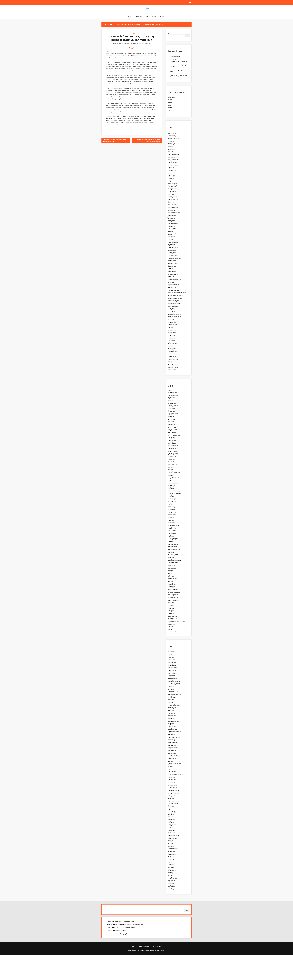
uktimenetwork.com (172, 392)
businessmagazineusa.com (174, 279)
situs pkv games (171, 97)
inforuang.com (171, 764)
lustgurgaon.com (172, 172)
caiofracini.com (171, 225)
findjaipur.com (171, 416)
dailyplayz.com (171, 335)
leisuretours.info (171, 218)
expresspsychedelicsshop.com (175, 531)
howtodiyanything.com (173, 554)
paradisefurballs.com (173, 193)
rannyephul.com (171, 782)
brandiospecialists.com (173, 712)
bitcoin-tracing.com (172, 618)
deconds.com (171, 627)
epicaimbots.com (172, 528)
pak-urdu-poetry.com (173, 229)
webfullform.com (171, 676)
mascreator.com (171, 563)
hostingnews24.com (172, 551)
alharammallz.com (172, 506)
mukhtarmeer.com (172, 567)
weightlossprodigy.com (173, 181)
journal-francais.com (172, 796)
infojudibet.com (171, 149)
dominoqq (170, 110)
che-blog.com (171, 160)
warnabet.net (171, 867)
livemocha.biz (171, 859)
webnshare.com (171, 210)
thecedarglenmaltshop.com (174, 132)
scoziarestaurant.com (173, 600)
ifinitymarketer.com (172, 341)
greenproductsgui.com (173, 197)
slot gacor (170, 99)
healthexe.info (171, 816)
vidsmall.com (171, 282)
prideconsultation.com (173, 165)
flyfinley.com (170, 164)
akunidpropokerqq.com (173, 470)
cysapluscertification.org (173, 848)
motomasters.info (172, 271)
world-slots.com (171, 157)
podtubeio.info (171, 840)
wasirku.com (171, 806)
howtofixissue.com (172, 673)
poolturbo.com (171, 809)
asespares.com (171, 509)
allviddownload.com (172, 678)
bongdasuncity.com (172, 188)
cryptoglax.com (171, 437)
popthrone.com (171, 156)
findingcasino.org (172, 250)
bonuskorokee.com (172, 327)
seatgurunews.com (172, 464)
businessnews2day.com (173, 284)
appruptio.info (171, 889)
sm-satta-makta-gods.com (174, 591)
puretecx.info (171, 817)
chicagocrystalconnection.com (175, 885)
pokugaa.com (171, 361)
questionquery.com (172, 788)
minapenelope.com (172, 434)
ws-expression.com (172, 578)
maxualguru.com (172, 186)
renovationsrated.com (173, 599)
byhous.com (170, 875)
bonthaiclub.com (171, 450)
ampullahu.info (171, 825)
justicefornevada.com (173, 217)
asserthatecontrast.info (173, 829)
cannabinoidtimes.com (173, 196)
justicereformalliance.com (174, 435)
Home (130, 16)
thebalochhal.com (172, 400)
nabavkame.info (171, 880)
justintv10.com (171, 798)
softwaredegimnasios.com (174, 592)
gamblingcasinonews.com (174, 681)
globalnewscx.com (172, 236)
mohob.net (170, 180)
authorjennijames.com (173, 483)
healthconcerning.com (173, 199)
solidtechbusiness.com (173, 289)
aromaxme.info (171, 827)
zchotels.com (171, 579)
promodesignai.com (172, 605)
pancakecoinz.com (172, 162)
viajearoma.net (171, 485)
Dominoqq (139, 16)
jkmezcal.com (171, 313)
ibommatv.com (171, 659)
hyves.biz (170, 862)
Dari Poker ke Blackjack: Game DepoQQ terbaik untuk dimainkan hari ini (114, 140)
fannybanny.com (171, 340)
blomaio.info (170, 837)
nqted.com (170, 570)
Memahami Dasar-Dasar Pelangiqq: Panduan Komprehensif (123, 934)
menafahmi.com (171, 565)
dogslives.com (171, 237)
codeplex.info (171, 467)
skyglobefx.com (171, 261)
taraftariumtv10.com (172, 787)
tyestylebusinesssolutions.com (175, 316)
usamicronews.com (172, 351)
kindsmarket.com (172, 766)
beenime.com (171, 305)
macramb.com (171, 769)
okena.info (170, 469)
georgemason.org (172, 133)
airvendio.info (171, 814)
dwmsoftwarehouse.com (173, 525)
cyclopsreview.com (172, 519)
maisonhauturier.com (173, 562)
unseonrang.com (172, 228)
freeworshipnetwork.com (173, 499)
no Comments (146, 43)
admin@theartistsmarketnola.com (122, 43)
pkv (168, 104)
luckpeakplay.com (172, 349)
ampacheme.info (172, 824)
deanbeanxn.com (172, 152)
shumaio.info (171, 845)
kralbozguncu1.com (172, 559)
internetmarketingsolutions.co (175, 233)
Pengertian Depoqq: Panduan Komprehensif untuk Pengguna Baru (125, 924)
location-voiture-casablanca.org (175, 295)
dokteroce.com (171, 795)
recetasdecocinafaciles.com (174, 493)
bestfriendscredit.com (173, 474)
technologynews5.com (173, 583)
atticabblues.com (172, 512)
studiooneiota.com (172, 249)
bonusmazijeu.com (172, 324)
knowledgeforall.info (172, 744)
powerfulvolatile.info (172, 841)
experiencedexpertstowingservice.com (177, 292)
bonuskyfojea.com (172, 325)
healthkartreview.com (173, 546)
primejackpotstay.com (173, 359)
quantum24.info (171, 276)
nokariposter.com (172, 726)
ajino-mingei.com (172, 442)
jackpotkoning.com (172, 343)
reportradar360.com (172, 784)
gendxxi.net (170, 269)
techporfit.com (171, 660)
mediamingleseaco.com (173, 801)
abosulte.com (171, 610)
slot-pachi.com (171, 189)
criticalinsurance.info (172, 724)
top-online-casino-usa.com (174, 705)
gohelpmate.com (172, 736)
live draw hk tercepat (173, 100)
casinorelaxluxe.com (172, 330)
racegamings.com (172, 358)
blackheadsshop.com (173, 293)
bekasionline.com (172, 662)
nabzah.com (171, 716)
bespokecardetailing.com (174, 472)
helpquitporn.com (172, 547)
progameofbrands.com (173, 684)
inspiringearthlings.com (173, 555)
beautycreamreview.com (173, 515)
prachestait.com (171, 811)
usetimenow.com (172, 732)
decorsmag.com (171, 680)
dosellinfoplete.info (172, 838)
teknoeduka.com (172, 584)
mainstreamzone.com (173, 207)
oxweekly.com (171, 772)
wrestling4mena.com (173, 742)
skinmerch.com (171, 426)
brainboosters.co (172, 406)
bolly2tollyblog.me (172, 870)
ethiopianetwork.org (172, 213)
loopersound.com (172, 432)
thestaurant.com (171, 319)
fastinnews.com (171, 338)
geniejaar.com (171, 173)
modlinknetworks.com (173, 345)
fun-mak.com (171, 308)
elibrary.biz (170, 475)
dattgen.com (171, 520)
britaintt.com (171, 626)
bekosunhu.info (171, 833)
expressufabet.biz (172, 668)
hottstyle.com (171, 552)
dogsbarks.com (171, 523)
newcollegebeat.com (172, 422)
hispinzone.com (171, 702)
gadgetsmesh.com (172, 215)
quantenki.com (171, 277)
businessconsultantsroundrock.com (176, 621)
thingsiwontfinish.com (173, 370)
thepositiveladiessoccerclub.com (175, 491)
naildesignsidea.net (172, 495)
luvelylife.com (171, 768)
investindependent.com (173, 557)
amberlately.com (171, 408)
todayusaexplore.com (173, 395)
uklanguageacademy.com (174, 136)
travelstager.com (172, 779)
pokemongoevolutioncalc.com (175, 354)
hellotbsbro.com (171, 220)
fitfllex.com (170, 761)
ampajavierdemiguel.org (173, 405)
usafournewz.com (172, 398)
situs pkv (170, 105)
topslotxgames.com (172, 696)
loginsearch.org (171, 851)
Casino (154, 16)
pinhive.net (170, 865)
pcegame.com (171, 575)
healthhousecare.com (173, 544)
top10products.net (172, 141)
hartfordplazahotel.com (173, 877)
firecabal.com (171, 536)
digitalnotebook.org (172, 185)
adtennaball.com (172, 715)
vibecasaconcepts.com (173, 274)
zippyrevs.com (171, 689)
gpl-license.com (171, 541)
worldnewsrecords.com (173, 285)
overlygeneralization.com (174, 212)
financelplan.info (171, 146)
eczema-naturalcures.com (174, 477)
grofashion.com (171, 353)
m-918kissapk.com (172, 878)
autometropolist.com (172, 514)
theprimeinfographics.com (174, 301)
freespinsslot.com (172, 191)
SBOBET (162, 16)
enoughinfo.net (171, 864)
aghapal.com (171, 480)
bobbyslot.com (171, 175)
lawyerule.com (171, 800)
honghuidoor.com (172, 707)
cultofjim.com (171, 418)
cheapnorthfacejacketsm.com (175, 445)
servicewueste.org (172, 688)
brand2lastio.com (172, 745)
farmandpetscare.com (173, 221)
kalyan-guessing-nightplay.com (175, 728)
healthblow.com (171, 734)
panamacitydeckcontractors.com (175, 774)
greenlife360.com (172, 665)
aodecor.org (170, 853)
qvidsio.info (170, 843)
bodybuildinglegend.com (173, 790)
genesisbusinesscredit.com (174, 763)
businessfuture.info (172, 148)
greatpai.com (171, 496)
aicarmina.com (171, 411)
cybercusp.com (171, 624)
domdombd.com (171, 333)
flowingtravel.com (172, 708)
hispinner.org (171, 723)
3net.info (170, 466)
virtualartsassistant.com (173, 300)
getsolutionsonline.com (173, 721)
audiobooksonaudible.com (174, 615)
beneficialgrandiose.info (173, 835)
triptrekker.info (171, 268)
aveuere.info (171, 194)
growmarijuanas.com (173, 209)
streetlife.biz (170, 861)
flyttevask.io (170, 873)
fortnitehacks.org (172, 849)
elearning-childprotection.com (175, 740)
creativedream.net (172, 750)
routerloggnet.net (172, 697)
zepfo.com (170, 581)
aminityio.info (171, 821)
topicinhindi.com (171, 135)
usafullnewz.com (172, 390)
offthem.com (171, 657)
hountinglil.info (171, 167)
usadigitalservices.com (173, 747)
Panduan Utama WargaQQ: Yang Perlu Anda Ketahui (121, 927)
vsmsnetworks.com (172, 656)
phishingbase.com (172, 356)
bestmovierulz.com (172, 429)
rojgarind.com (171, 201)
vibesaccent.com (172, 403)
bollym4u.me (171, 869)
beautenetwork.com (172, 616)
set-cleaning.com (172, 603)
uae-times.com (171, 651)
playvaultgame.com (172, 362)
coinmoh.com (171, 517)
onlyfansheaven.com (173, 755)
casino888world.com (172, 309)
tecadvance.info (171, 819)
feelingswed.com (172, 535)
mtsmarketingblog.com (173, 803)
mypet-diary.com (172, 771)
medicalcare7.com (172, 713)
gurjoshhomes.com (172, 446)
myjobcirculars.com (172, 692)
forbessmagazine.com (173, 538)
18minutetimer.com (172, 204)
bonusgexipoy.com (172, 329)
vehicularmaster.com (173, 402)
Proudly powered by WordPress (137, 950)
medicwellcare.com (172, 281)
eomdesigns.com (172, 266)
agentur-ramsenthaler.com (174, 265)
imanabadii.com (171, 886)
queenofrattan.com (172, 241)
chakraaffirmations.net (173, 168)
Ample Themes (160, 950)
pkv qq (169, 112)
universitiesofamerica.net (174, 683)
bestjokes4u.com (172, 170)
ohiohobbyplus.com (172, 438)
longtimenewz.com (172, 346)
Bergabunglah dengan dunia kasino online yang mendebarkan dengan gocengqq (148, 140)
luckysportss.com (172, 348)
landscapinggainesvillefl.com (174, 560)
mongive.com (171, 718)
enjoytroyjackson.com (173, 527)
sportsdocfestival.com (173, 367)
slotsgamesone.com (172, 700)
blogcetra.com (171, 231)
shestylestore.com (172, 369)
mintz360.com (171, 178)
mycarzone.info (171, 273)
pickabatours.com (172, 143)
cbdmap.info (171, 151)
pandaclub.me (171, 872)
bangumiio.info (171, 832)
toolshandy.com (171, 777)
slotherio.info (171, 846)
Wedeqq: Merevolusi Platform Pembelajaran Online (120, 921)
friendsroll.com (171, 459)
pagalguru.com (171, 573)
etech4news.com (172, 530)
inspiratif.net (170, 654)
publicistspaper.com (172, 607)
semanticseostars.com (173, 205)
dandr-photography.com (173, 793)
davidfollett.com (171, 421)
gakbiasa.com (171, 881)
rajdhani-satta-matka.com (174, 737)
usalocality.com (171, 397)
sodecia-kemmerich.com (173, 306)
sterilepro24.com (172, 287)
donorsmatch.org (172, 854)
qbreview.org (171, 686)
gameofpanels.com (172, 729)
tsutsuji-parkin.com (172, 486)
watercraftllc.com (172, 501)
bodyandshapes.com (173, 619)
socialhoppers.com (172, 748)
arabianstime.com (172, 511)
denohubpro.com (172, 244)
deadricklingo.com (172, 260)
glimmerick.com (171, 419)
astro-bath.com (171, 478)
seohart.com (171, 602)
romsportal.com (171, 366)
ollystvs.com (170, 234)
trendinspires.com (172, 780)
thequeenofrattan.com (173, 242)
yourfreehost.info (172, 443)
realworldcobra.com (172, 252)
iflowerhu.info (171, 883)
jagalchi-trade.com (172, 430)
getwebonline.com (172, 753)
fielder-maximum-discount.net (175, 760)
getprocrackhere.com (173, 337)
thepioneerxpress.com (173, 672)
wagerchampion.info (172, 257)
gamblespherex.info (172, 263)
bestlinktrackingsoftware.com (175, 321)
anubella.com (171, 613)
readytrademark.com (173, 597)
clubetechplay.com (172, 332)
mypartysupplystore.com (173, 413)
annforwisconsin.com (173, 414)
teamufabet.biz (171, 675)
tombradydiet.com (172, 448)
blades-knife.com (172, 245)
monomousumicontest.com (174, 258)
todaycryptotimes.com (173, 587)
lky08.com (170, 756)
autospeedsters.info (172, 255)
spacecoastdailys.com (173, 595)
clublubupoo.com (172, 322)
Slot (147, 16)
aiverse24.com (171, 611)
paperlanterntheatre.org (173, 498)
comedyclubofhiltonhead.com (175, 298)
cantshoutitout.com (172, 667)
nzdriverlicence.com (172, 571)
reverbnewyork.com (172, 424)
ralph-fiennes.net (172, 758)
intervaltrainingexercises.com (175, 314)
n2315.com (170, 752)
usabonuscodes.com (173, 589)
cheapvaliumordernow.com (174, 303)
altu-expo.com (171, 482)
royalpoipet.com (171, 317)
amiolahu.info (171, 822)
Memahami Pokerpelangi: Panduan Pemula (118, 930)
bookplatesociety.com (173, 453)
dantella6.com (171, 699)
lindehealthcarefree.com (173, 138)
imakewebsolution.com (173, 159)
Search (169, 33)
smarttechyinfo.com (172, 183)
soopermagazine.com (173, 594)
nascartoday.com (172, 568)
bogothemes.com (172, 440)
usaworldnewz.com (172, 394)
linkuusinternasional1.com (174, 458)
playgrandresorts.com (173, 364)
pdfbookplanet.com (172, 239)
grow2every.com (171, 543)
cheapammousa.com (173, 490)
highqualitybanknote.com (174, 549)
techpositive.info (171, 226)
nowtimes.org (171, 856)
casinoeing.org (171, 857)
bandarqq (170, 102)
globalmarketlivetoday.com (174, 539)
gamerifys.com (171, 652)
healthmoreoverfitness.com (174, 694)
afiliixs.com (170, 504)
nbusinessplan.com (172, 664)
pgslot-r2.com (171, 576)
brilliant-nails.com (172, 792)
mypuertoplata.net (172, 670)
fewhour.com (171, 202)
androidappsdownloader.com (175, 731)
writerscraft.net (171, 739)
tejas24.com (170, 808)
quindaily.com (171, 608)
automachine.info (172, 253)
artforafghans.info (172, 813)
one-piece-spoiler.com (173, 247)
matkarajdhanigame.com (174, 154)
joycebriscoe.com (172, 410)
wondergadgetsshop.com (174, 462)
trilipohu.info (170, 888)
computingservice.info (173, 223)
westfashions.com (172, 776)
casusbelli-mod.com (172, 451)
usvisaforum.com (172, 427)
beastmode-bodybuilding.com (175, 144)
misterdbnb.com (171, 311)
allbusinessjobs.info (172, 140)
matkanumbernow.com (173, 691)
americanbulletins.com (173, 507)
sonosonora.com (172, 456)
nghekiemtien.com (172, 804)
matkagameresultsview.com (174, 720)
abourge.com (171, 503)
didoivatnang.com (172, 522)
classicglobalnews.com (173, 623)
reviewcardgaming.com (173, 290)
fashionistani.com (172, 533)
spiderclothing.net (172, 461)
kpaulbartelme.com (172, 297)
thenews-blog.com (172, 586)
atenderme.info (171, 830)
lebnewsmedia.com (172, 454)
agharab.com (171, 488)
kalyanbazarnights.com (173, 704)
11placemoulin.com (172, 176)
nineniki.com (171, 710)
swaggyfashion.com (172, 785)
